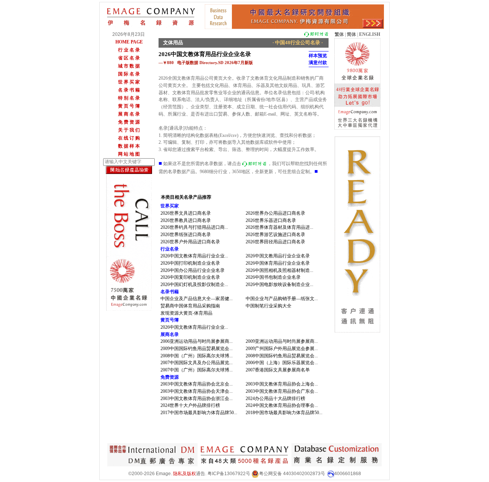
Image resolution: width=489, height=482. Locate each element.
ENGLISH (369, 34)
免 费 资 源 (129, 122)
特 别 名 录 (129, 98)
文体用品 (173, 42)
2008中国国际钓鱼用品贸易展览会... (282, 355)
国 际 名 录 (129, 74)
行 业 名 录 (129, 50)
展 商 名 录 (129, 114)
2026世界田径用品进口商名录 (275, 241)
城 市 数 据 (129, 66)
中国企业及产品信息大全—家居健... (196, 298)
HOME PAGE (129, 42)
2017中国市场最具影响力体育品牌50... (198, 412)
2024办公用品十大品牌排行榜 (275, 398)
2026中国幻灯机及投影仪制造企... (194, 284)
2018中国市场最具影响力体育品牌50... (284, 412)
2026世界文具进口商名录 (185, 213)
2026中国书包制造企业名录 (273, 277)
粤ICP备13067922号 (228, 473)
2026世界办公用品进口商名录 (275, 213)
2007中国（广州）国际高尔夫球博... (196, 370)
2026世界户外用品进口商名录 (190, 241)
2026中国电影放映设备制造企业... (279, 284)
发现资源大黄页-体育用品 (186, 313)
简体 (351, 34)
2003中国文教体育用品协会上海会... (282, 384)
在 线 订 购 (129, 138)
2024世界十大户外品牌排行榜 (190, 405)
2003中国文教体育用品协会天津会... (196, 391)
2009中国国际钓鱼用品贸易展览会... (196, 348)
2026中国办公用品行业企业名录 (192, 270)
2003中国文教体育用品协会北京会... (196, 384)
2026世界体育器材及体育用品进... (279, 227)
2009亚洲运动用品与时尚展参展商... (282, 341)
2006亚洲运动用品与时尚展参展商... (196, 341)
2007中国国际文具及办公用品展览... (196, 362)
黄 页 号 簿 (129, 106)
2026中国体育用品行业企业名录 (278, 263)
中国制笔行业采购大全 (268, 305)
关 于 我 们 (129, 130)
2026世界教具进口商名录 (185, 220)
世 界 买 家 (129, 82)
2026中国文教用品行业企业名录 (278, 256)
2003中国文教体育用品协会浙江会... (196, 398)
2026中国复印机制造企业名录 (190, 277)
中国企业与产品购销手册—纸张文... (282, 298)
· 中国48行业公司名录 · (297, 42)
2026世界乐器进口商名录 (271, 220)
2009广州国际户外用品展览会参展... (282, 348)
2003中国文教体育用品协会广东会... (282, 391)
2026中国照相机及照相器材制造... (279, 270)
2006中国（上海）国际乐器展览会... (282, 362)
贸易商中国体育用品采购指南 (190, 305)
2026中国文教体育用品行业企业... (194, 256)
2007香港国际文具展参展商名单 (278, 370)
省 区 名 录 (129, 58)
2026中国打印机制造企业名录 (190, 263)
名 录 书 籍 (129, 90)
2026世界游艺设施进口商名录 (275, 234)
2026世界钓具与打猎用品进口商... (194, 227)
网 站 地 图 (129, 154)
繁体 (339, 34)
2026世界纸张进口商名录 (185, 234)
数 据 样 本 (129, 146)
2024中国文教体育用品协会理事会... (282, 405)
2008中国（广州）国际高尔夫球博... (196, 355)
